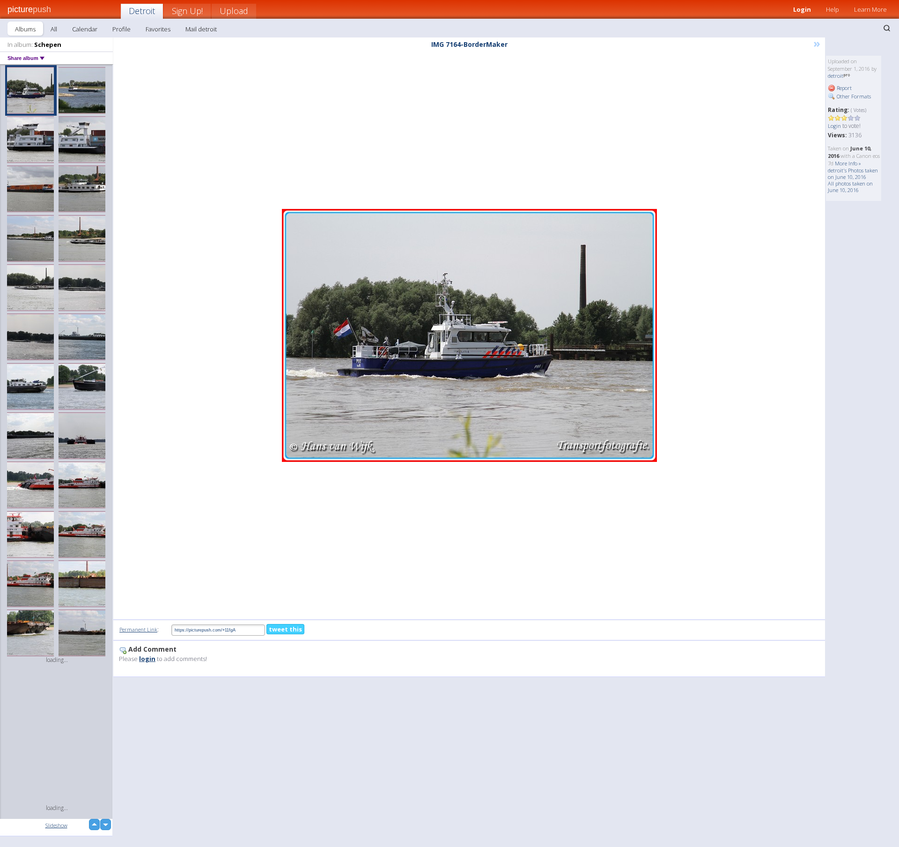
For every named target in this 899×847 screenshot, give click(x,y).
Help (832, 9)
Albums (25, 29)
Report (843, 87)
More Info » (848, 163)
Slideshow (56, 825)
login (147, 658)
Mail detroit (201, 29)
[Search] (886, 28)
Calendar (84, 29)
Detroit (142, 10)
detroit (835, 75)
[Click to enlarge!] (469, 335)
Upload (234, 10)
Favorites (158, 29)
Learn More (870, 9)
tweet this (285, 629)
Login (802, 9)
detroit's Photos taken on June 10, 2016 (853, 173)
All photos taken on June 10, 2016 (850, 186)
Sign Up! (187, 10)
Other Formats (853, 96)
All (54, 29)
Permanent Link (138, 629)
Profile (121, 29)
